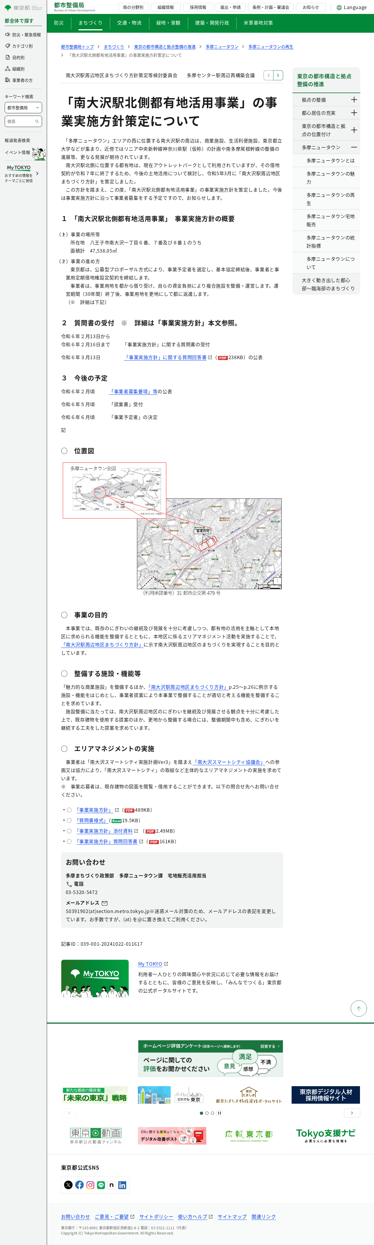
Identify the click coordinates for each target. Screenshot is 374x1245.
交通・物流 (129, 22)
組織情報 (165, 7)
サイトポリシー (156, 1216)
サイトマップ (232, 1216)
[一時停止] (219, 1113)
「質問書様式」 (92, 820)
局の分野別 (133, 7)
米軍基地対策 (258, 22)
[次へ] (352, 1113)
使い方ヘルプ (192, 1216)
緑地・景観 (168, 22)
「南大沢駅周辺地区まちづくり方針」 (102, 644)
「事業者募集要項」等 (133, 391)
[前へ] (69, 1113)
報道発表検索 (17, 140)
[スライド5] (207, 1113)
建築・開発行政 (212, 22)
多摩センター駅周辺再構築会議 (221, 75)
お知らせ (311, 7)
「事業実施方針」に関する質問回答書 (165, 357)
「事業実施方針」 (95, 809)
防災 (59, 22)
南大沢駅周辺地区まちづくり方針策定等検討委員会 (122, 75)
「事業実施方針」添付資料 (105, 830)
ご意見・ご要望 (112, 1216)
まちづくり (90, 22)
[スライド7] (212, 1113)
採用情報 (198, 7)
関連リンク (264, 1216)
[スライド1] (201, 1113)
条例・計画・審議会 (270, 7)
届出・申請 (230, 7)
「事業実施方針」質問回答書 (107, 841)
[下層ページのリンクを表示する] (354, 99)
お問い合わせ (75, 1216)
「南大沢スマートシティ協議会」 (229, 761)
